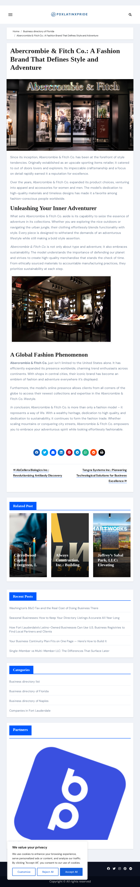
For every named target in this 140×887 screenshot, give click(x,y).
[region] (47, 860)
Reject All (47, 871)
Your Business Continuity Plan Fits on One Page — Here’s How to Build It (58, 641)
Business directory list (24, 681)
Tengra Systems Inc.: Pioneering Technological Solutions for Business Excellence (101, 475)
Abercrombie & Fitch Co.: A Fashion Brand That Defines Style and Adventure (65, 59)
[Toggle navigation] (10, 14)
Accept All (71, 871)
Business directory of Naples (29, 701)
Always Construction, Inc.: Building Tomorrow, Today (67, 565)
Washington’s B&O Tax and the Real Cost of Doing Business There (53, 608)
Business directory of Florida (29, 691)
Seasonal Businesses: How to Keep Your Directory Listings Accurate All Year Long (64, 618)
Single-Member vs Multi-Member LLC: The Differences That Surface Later (59, 651)
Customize (24, 871)
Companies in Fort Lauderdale (30, 711)
